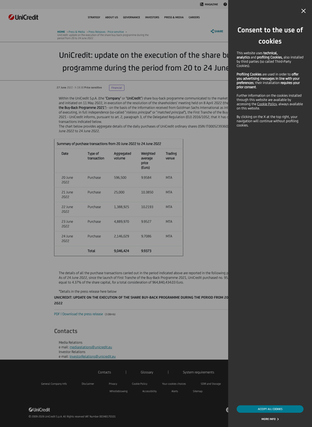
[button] (303, 11)
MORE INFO (268, 419)
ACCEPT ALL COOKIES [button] (270, 409)
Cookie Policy (267, 104)
